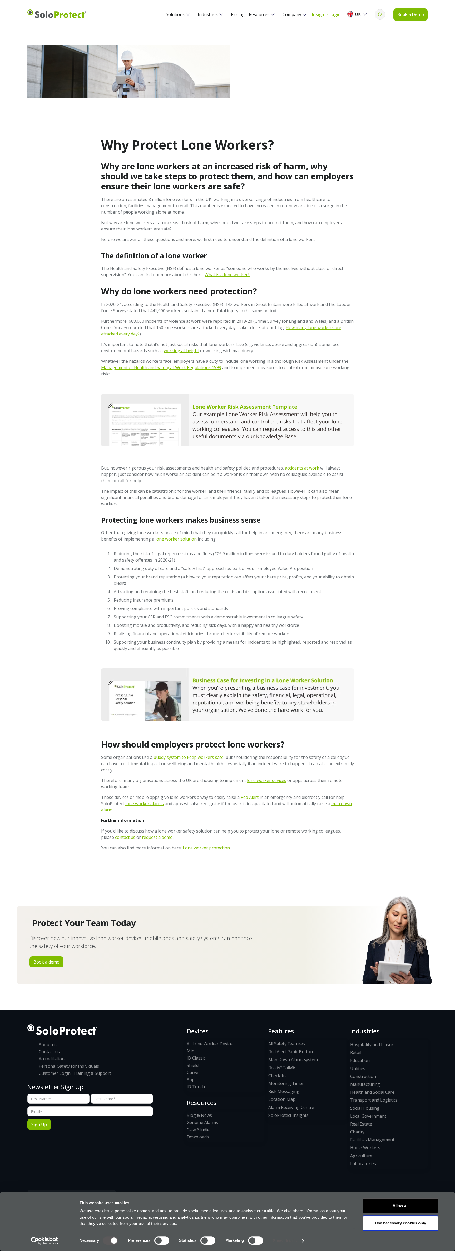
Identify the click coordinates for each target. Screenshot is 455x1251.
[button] (178, 14)
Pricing (238, 14)
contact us (125, 837)
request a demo (157, 837)
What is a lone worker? (227, 275)
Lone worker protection (206, 848)
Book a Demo (410, 14)
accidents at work (302, 468)
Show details (285, 1240)
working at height (181, 351)
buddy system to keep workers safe (189, 757)
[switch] (161, 1240)
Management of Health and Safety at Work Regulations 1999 (161, 367)
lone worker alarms (144, 803)
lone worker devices (266, 780)
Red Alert (250, 797)
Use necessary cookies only (400, 1223)
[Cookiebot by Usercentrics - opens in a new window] (45, 1241)
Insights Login (326, 14)
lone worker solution (176, 539)
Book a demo (46, 962)
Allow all (400, 1205)
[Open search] (380, 14)
